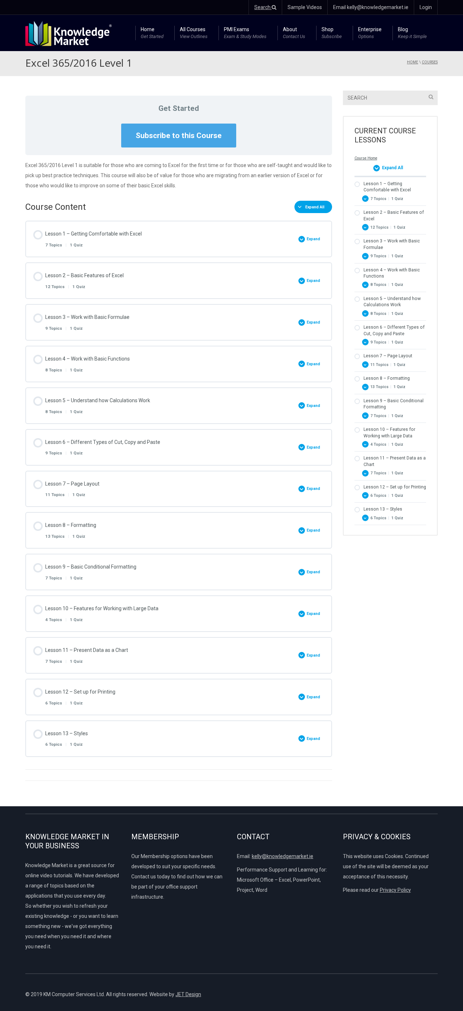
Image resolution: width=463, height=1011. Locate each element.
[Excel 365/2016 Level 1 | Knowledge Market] (68, 33)
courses (430, 62)
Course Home (365, 158)
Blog (412, 32)
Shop (332, 32)
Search (263, 7)
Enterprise (370, 32)
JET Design (188, 994)
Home (152, 32)
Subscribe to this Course (179, 135)
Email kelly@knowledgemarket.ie (370, 7)
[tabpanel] (178, 175)
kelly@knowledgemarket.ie (282, 856)
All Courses (194, 32)
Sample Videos (305, 7)
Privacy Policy (395, 890)
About (294, 32)
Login (426, 7)
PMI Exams (245, 32)
